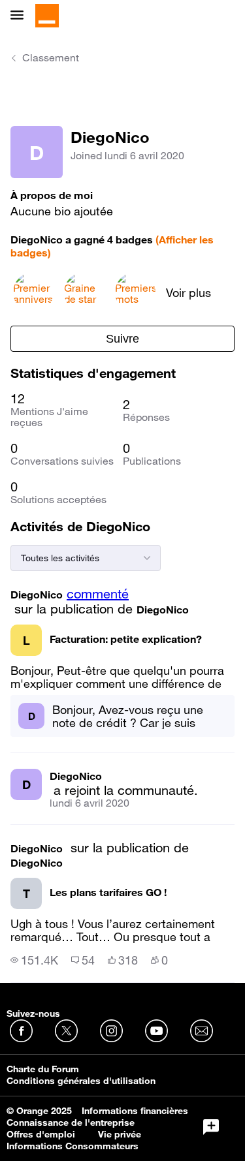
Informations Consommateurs (73, 1146)
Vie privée (119, 1134)
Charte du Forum (43, 1069)
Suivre (122, 338)
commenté (98, 594)
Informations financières (135, 1111)
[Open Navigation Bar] (20, 15)
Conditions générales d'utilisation (81, 1081)
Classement (50, 57)
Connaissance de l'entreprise (71, 1122)
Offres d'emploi (41, 1134)
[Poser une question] (211, 1127)
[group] (34, 960)
